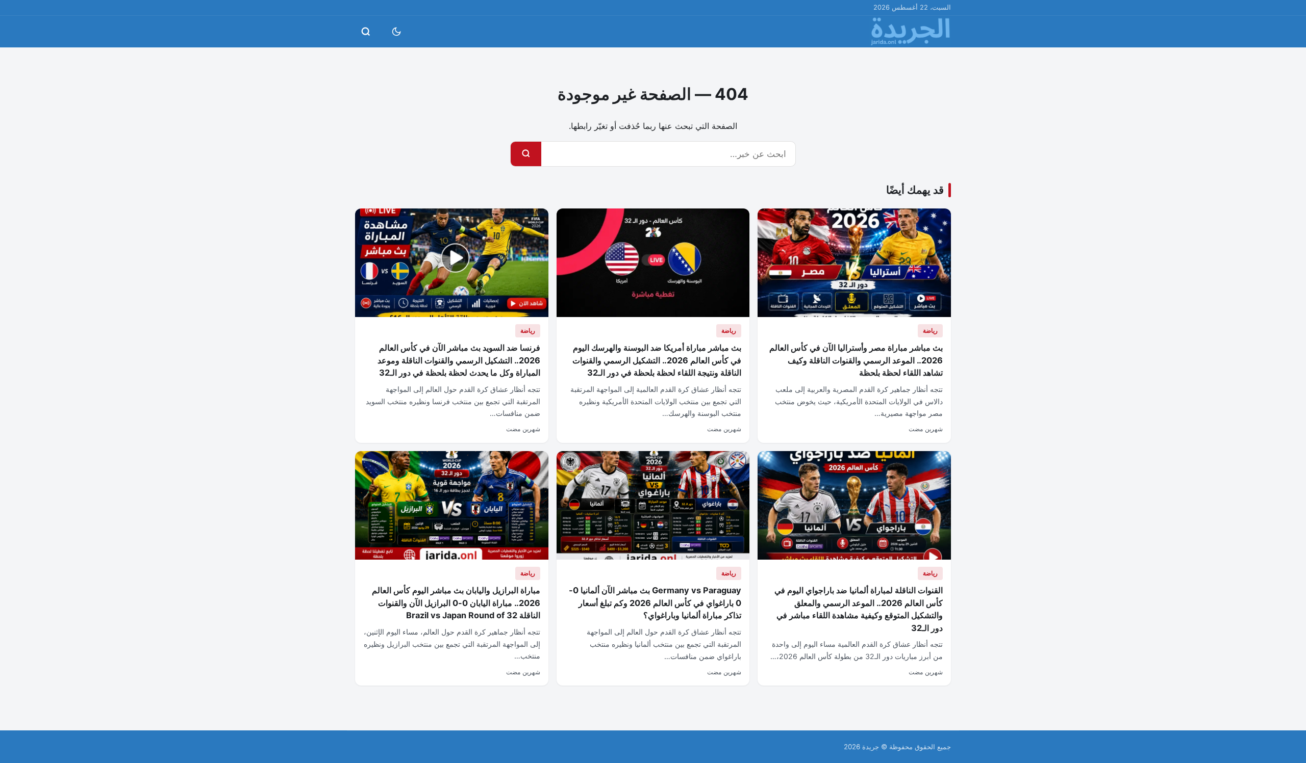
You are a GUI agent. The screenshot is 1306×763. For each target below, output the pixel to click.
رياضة (930, 330)
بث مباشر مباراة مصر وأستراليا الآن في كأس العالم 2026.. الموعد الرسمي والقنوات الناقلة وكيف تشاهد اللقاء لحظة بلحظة (856, 360)
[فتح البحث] (365, 31)
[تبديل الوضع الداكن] (396, 31)
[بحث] (526, 154)
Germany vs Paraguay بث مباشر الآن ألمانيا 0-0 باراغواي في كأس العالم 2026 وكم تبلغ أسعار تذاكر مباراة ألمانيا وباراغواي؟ (655, 602)
